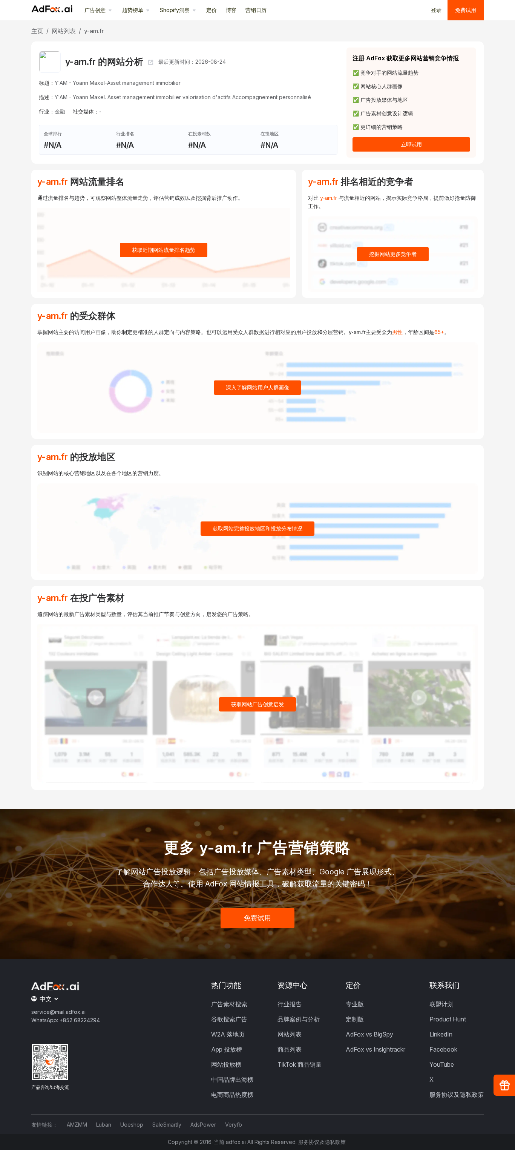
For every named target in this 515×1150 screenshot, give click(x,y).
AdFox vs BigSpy (369, 1034)
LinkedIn (440, 1034)
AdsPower (203, 1124)
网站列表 (64, 31)
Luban (103, 1124)
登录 (436, 10)
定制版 (355, 1019)
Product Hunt (447, 1019)
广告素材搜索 (229, 1004)
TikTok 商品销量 (299, 1064)
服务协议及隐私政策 (456, 1094)
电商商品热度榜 (232, 1094)
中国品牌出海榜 (232, 1079)
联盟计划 (441, 1004)
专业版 (355, 1004)
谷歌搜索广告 (229, 1019)
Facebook (443, 1049)
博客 (231, 10)
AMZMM (77, 1124)
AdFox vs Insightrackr (375, 1049)
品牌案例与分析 (298, 1019)
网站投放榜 (226, 1064)
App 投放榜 (226, 1049)
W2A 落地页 (228, 1034)
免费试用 (465, 10)
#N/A (52, 145)
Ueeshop (131, 1124)
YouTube (441, 1064)
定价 (211, 10)
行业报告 (289, 1004)
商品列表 (289, 1049)
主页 (37, 31)
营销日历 (256, 10)
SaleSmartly (166, 1124)
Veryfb (233, 1124)
